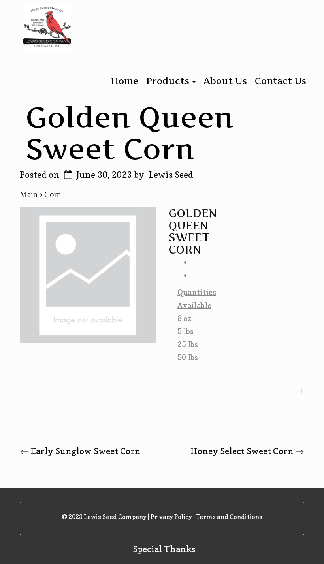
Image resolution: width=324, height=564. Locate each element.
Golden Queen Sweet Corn (130, 132)
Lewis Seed (171, 174)
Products (169, 80)
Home (124, 80)
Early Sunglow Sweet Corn (80, 451)
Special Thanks (164, 549)
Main (30, 194)
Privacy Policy (171, 517)
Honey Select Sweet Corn (247, 451)
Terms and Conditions (229, 517)
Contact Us (280, 80)
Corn (52, 194)
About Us (225, 80)
